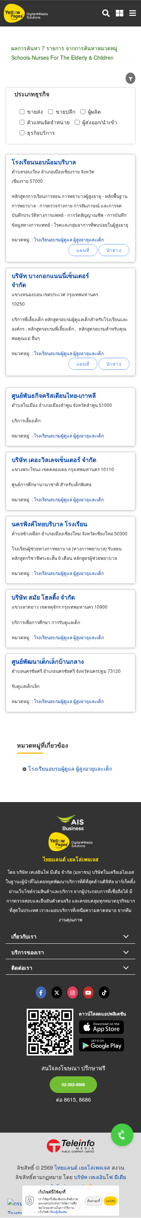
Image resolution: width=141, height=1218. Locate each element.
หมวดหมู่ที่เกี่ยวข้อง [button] (42, 745)
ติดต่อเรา (21, 967)
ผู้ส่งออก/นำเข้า (99, 122)
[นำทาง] (114, 250)
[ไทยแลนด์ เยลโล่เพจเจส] (57, 992)
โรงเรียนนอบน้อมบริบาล (44, 162)
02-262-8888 (73, 1084)
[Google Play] (107, 1044)
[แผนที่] (82, 250)
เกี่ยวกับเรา (23, 936)
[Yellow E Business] (41, 992)
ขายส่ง (35, 111)
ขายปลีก (65, 111)
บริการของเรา (27, 952)
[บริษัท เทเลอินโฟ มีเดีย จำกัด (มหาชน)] (70, 1146)
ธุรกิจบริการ (41, 132)
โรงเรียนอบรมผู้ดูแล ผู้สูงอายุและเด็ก (69, 239)
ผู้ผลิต (94, 111)
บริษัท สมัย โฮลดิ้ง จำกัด (43, 597)
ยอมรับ (110, 1201)
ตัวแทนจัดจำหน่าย (48, 122)
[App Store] (107, 1027)
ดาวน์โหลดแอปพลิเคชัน (102, 1013)
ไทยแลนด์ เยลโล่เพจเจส (71, 859)
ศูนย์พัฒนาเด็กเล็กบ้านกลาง (48, 661)
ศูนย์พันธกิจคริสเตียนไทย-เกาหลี (54, 395)
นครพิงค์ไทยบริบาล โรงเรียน (49, 523)
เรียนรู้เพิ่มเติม (58, 1212)
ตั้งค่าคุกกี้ (93, 1201)
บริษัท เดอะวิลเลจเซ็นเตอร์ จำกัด (54, 459)
